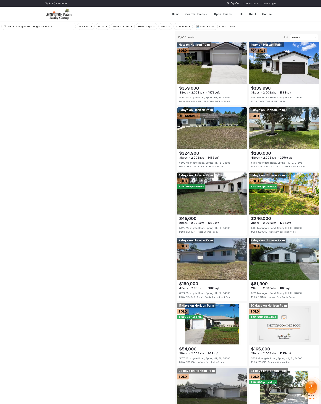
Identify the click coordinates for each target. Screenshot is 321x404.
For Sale (84, 26)
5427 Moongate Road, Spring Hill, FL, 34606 (204, 227)
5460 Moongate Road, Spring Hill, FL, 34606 (204, 97)
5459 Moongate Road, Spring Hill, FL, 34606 (276, 358)
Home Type (145, 26)
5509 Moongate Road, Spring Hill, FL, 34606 (204, 162)
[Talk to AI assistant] (311, 387)
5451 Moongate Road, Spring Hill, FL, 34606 (276, 227)
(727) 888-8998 (58, 3)
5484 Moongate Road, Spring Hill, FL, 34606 (276, 162)
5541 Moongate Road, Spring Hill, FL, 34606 (276, 97)
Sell (240, 14)
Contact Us (249, 3)
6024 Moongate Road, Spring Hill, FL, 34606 (204, 293)
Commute (181, 26)
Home (175, 14)
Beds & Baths (121, 26)
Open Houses (223, 14)
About (252, 14)
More (164, 26)
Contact (267, 14)
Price (101, 26)
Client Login (269, 3)
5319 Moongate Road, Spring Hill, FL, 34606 (276, 293)
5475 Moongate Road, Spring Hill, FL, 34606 (204, 358)
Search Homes (195, 14)
